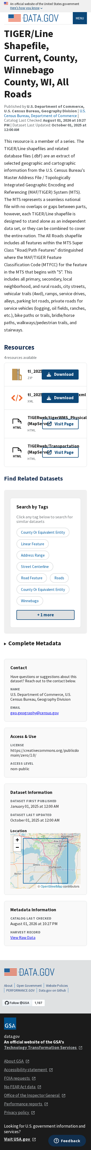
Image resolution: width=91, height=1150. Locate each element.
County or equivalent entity (43, 532)
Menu (80, 18)
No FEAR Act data (20, 1087)
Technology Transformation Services (40, 1047)
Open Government (29, 986)
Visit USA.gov (17, 1139)
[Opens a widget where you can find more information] (67, 1141)
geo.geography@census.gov (34, 712)
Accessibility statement (26, 1069)
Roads (59, 578)
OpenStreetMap (51, 886)
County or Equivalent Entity (43, 589)
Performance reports (23, 1104)
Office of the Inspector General (32, 1095)
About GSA (14, 1061)
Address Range (33, 555)
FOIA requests (17, 1078)
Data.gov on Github (52, 990)
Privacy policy (17, 1112)
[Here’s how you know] (45, 6)
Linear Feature (32, 544)
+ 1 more (45, 615)
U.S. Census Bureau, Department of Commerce (45, 113)
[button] (17, 840)
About (8, 986)
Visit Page (64, 424)
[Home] (33, 18)
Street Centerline (35, 566)
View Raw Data (22, 937)
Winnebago (30, 600)
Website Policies (57, 986)
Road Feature (31, 578)
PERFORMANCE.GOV (20, 990)
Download (64, 374)
